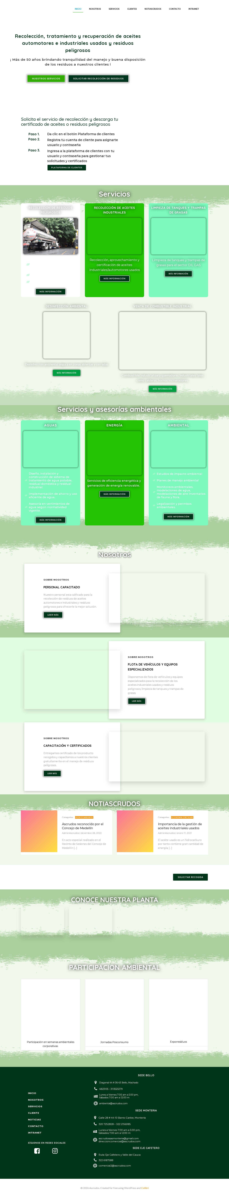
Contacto (175, 9)
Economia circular (182, 817)
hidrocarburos (84, 817)
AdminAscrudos (70, 833)
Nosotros (95, 9)
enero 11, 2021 (184, 833)
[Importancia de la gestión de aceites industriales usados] (135, 830)
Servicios (114, 9)
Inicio (78, 9)
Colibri (145, 1187)
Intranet (193, 9)
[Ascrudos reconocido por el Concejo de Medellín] (39, 830)
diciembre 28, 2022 (91, 833)
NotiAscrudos (153, 9)
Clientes (132, 9)
